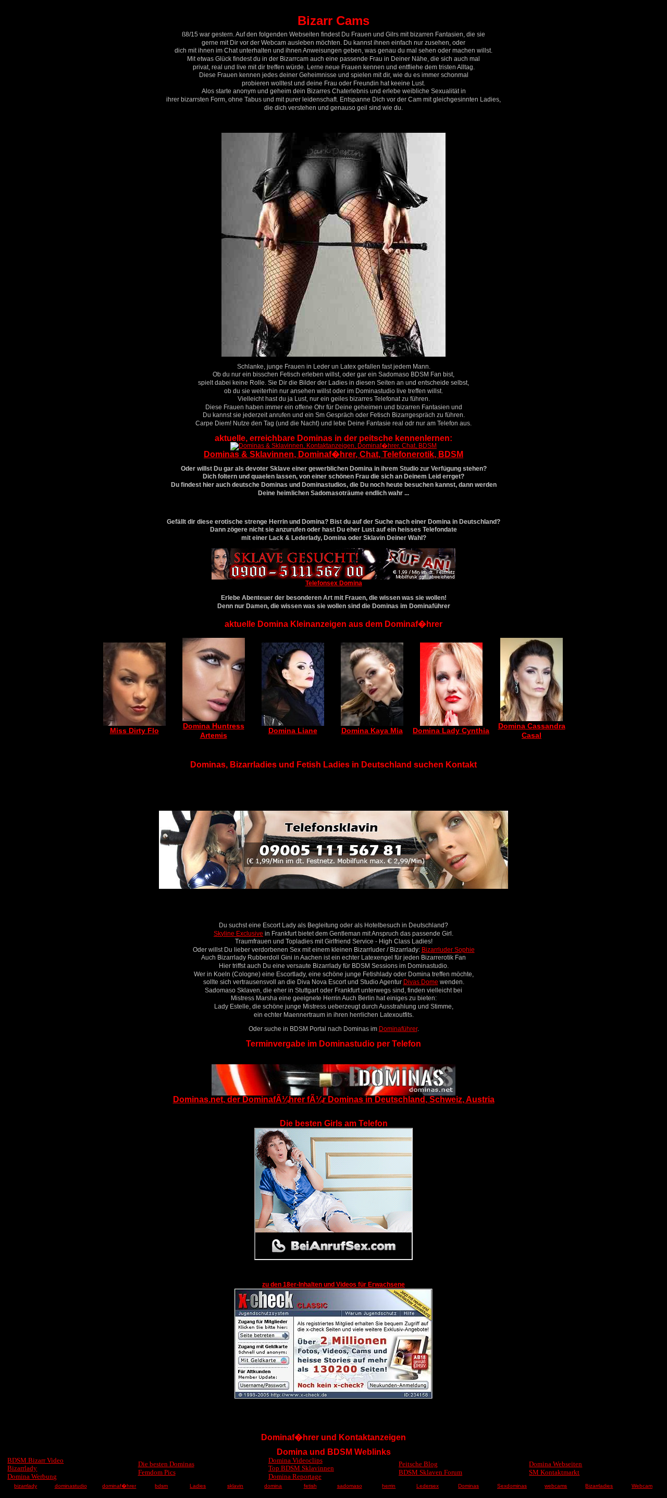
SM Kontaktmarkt (554, 1472)
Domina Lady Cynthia (451, 730)
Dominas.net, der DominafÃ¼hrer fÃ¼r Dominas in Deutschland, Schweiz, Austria (334, 1099)
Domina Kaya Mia (372, 730)
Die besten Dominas (166, 1464)
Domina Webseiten (555, 1464)
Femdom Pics (157, 1472)
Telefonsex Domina (333, 583)
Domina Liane (292, 730)
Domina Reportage (295, 1476)
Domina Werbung (32, 1476)
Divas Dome (420, 982)
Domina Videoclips (295, 1460)
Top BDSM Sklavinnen (301, 1468)
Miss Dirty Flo (134, 730)
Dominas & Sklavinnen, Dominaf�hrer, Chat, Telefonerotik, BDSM (333, 454)
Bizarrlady (22, 1468)
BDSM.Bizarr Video (35, 1460)
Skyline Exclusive (238, 933)
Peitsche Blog (418, 1464)
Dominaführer (398, 1029)
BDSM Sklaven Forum (430, 1472)
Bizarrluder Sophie (448, 949)
